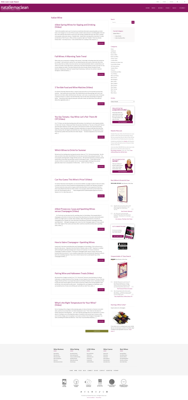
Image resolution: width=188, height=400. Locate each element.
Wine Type (113, 91)
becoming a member (116, 150)
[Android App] (122, 247)
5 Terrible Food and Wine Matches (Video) (74, 87)
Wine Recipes (114, 85)
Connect (90, 370)
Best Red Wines (123, 353)
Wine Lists (56, 360)
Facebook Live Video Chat (117, 62)
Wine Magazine (106, 358)
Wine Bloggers (114, 79)
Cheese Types (114, 58)
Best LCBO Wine (90, 353)
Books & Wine (114, 54)
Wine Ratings (56, 353)
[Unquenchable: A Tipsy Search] (122, 271)
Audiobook (113, 51)
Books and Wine (114, 56)
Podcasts (113, 70)
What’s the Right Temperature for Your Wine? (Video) (75, 303)
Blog (174, 8)
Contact (164, 1)
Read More (101, 43)
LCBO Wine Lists (90, 356)
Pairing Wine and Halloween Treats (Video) (74, 273)
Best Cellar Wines (123, 361)
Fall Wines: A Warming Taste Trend (70, 56)
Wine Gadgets (114, 83)
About (158, 1)
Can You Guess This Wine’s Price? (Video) (73, 179)
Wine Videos (114, 92)
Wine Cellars (114, 81)
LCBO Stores (89, 358)
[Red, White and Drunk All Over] (122, 195)
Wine (153, 8)
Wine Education (106, 360)
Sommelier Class (106, 361)
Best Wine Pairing (73, 353)
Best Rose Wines (123, 356)
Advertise (109, 370)
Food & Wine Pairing (115, 64)
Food (167, 8)
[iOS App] (122, 244)
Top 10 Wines (114, 73)
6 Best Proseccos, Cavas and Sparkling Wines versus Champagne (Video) (75, 210)
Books (160, 8)
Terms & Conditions (91, 397)
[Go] (133, 22)
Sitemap (116, 370)
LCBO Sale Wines (90, 361)
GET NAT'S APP (118, 236)
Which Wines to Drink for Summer (70, 150)
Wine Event (105, 353)
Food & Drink (89, 360)
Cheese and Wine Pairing (75, 356)
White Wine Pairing (74, 360)
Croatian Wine (114, 60)
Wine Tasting (114, 89)
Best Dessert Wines (124, 360)
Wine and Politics (115, 75)
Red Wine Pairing (73, 358)
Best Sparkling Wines (124, 358)
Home (148, 8)
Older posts (96, 331)
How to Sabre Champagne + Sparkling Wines (75, 242)
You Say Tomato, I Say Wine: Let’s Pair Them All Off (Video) (76, 118)
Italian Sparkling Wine (120, 38)
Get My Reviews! (122, 122)
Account (171, 1)
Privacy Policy (98, 397)
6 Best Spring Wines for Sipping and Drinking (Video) (75, 25)
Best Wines (113, 52)
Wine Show (105, 355)
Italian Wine (116, 33)
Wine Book (105, 356)
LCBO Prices (89, 355)
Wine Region (114, 87)
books (125, 141)
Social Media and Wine (116, 71)
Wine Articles (114, 77)
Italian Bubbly (118, 36)
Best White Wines (123, 355)
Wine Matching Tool (74, 355)
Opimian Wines (114, 68)
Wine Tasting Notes (57, 358)
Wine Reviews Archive (58, 361)
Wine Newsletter (57, 356)
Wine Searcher (56, 355)
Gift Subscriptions (115, 66)
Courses (182, 8)
